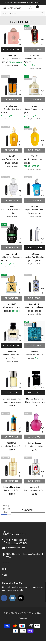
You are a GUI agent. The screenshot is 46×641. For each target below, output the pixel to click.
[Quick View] (19, 44)
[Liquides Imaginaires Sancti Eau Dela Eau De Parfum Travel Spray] (11, 378)
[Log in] (30, 8)
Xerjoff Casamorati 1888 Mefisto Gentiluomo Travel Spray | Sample (34, 209)
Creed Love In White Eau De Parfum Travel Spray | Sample (11, 209)
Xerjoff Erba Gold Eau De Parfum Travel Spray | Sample (11, 159)
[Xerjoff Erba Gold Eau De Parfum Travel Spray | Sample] (11, 136)
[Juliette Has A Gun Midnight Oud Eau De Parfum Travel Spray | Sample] (11, 467)
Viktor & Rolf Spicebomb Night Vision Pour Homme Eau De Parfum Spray (11, 257)
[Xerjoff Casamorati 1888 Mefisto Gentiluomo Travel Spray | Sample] (34, 186)
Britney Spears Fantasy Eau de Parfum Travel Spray (34, 446)
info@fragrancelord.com (15, 547)
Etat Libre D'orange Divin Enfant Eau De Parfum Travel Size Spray (34, 490)
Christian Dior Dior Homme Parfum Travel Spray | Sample (11, 109)
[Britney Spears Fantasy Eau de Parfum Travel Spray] (34, 422)
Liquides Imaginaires (12, 398)
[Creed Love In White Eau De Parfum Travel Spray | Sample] (11, 186)
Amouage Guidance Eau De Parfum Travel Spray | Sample (12, 58)
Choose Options (11, 49)
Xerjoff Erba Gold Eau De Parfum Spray (34, 159)
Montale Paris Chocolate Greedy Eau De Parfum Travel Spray (34, 257)
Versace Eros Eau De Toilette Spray (34, 354)
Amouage (11, 55)
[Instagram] (12, 598)
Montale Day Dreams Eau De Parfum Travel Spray (11, 446)
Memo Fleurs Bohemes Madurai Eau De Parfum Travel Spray (34, 307)
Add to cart (11, 392)
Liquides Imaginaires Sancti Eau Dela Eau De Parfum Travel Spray (11, 402)
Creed (34, 106)
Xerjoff (12, 156)
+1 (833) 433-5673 (19, 543)
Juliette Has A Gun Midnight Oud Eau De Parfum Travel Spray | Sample (11, 490)
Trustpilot (5, 562)
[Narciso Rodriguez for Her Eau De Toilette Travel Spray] (34, 378)
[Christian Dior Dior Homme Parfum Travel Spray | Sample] (11, 85)
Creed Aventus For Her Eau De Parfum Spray (34, 109)
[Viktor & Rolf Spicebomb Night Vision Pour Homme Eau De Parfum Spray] (11, 233)
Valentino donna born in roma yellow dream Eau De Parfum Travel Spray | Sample (12, 354)
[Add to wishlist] (19, 40)
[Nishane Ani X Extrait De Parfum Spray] (11, 284)
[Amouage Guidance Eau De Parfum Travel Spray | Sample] (11, 35)
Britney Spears (34, 443)
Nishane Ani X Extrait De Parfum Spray (12, 307)
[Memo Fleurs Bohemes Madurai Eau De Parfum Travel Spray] (34, 284)
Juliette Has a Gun (11, 487)
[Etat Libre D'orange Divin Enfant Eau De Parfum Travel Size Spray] (34, 467)
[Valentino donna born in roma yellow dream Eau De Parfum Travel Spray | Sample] (11, 331)
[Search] (42, 13)
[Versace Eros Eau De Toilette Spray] (34, 331)
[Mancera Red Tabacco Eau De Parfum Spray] (34, 35)
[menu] (43, 7)
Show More (27, 510)
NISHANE (12, 304)
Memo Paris (34, 304)
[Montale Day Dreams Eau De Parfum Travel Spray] (11, 422)
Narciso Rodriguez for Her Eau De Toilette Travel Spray (34, 402)
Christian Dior (12, 106)
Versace (34, 351)
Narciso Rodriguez (34, 398)
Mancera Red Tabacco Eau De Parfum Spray (34, 58)
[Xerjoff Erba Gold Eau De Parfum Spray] (34, 136)
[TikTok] (21, 598)
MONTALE (34, 254)
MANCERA (34, 55)
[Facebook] (4, 598)
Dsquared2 (34, 487)
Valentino (12, 351)
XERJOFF (34, 206)
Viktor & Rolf (11, 254)
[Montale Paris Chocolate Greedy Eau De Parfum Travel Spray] (34, 233)
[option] (23, 2)
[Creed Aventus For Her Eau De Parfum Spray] (34, 85)
